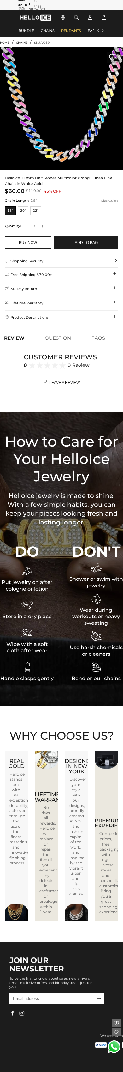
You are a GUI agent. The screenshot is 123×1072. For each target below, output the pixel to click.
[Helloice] (35, 17)
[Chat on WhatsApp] (114, 1046)
